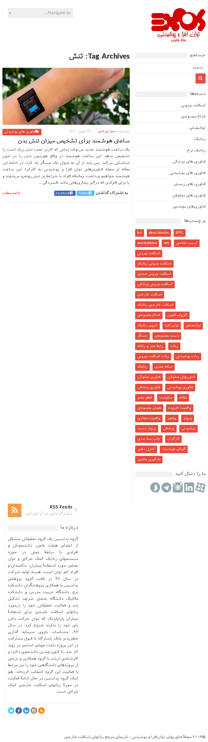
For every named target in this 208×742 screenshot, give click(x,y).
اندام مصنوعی (193, 116)
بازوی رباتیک (147, 325)
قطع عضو (144, 397)
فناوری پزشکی (148, 387)
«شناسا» (61, 632)
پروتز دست (146, 428)
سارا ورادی (106, 131)
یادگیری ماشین (148, 459)
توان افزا (172, 325)
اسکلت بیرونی (193, 105)
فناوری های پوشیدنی (20, 132)
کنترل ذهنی (146, 449)
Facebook (63, 193)
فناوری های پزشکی (189, 161)
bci (139, 233)
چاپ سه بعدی (148, 439)
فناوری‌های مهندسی (189, 206)
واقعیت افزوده (179, 408)
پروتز (187, 418)
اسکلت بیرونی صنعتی (154, 274)
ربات (174, 346)
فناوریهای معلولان (181, 377)
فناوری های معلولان (189, 195)
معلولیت (165, 397)
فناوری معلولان (149, 377)
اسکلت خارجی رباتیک (155, 305)
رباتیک (200, 139)
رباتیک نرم (196, 150)
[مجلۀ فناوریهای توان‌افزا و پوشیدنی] (178, 40)
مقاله (183, 397)
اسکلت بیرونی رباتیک (154, 263)
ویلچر (171, 418)
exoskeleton (147, 243)
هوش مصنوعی (149, 408)
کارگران (173, 439)
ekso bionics (159, 233)
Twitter (83, 193)
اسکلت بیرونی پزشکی (155, 284)
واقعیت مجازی (148, 418)
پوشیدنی (188, 428)
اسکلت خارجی (149, 294)
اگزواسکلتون (177, 315)
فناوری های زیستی (190, 184)
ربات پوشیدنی (187, 356)
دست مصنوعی (167, 336)
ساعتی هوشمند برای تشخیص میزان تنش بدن (74, 141)
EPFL (179, 233)
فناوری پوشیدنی (180, 387)
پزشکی (168, 428)
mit (166, 243)
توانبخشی (197, 128)
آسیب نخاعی (186, 243)
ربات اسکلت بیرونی (153, 356)
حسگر (142, 336)
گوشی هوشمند (174, 449)
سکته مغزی (164, 366)
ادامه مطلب (11, 193)
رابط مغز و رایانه (150, 346)
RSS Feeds (61, 507)
